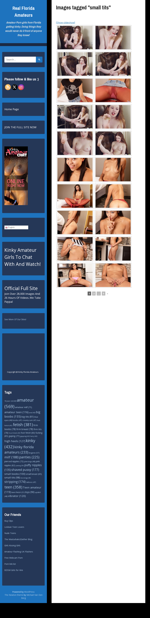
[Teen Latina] (75, 249)
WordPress (29, 591)
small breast (34, 474)
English (11, 227)
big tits (27, 416)
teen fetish (17, 492)
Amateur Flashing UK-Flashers (18, 551)
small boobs (14, 474)
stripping (15, 482)
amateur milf (23, 407)
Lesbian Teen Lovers (14, 527)
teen (13, 487)
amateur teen (16, 412)
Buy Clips (8, 520)
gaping (14, 435)
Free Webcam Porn (13, 557)
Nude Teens (10, 533)
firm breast (24, 429)
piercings (29, 461)
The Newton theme (14, 594)
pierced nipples (14, 461)
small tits (12, 477)
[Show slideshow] (65, 22)
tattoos (31, 482)
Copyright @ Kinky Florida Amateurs (23, 372)
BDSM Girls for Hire (13, 570)
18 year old (10, 401)
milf (11, 457)
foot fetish (28, 432)
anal (32, 412)
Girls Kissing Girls (12, 545)
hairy (33, 436)
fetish (23, 424)
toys (29, 492)
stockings (26, 478)
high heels (14, 441)
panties (29, 457)
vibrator (17, 496)
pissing (20, 466)
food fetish (14, 433)
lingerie (34, 452)
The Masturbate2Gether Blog (18, 539)
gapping (25, 436)
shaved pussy (25, 469)
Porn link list (10, 564)
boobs (17, 420)
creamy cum (29, 420)
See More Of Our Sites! (15, 319)
